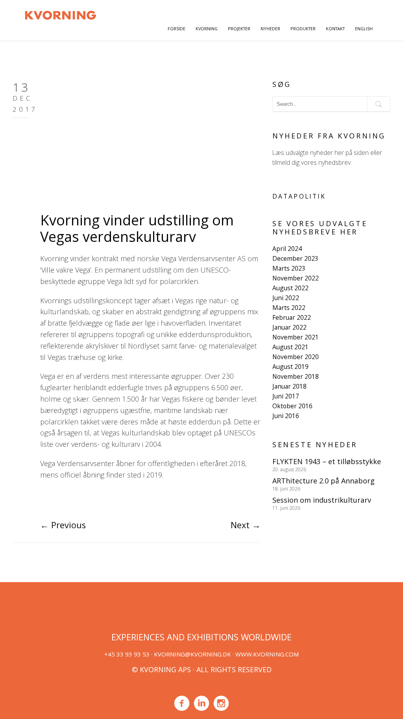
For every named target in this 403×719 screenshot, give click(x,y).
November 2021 (295, 337)
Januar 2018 (289, 386)
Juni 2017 (285, 396)
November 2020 (295, 356)
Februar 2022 (291, 317)
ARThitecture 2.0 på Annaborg (323, 480)
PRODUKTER (303, 28)
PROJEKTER (239, 28)
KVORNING (207, 28)
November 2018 (295, 376)
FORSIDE (176, 28)
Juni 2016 (285, 415)
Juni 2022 (285, 297)
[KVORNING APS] (60, 14)
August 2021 (290, 347)
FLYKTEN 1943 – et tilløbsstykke (326, 461)
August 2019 (290, 366)
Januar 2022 (289, 327)
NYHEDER (270, 28)
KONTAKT (335, 28)
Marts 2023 (288, 268)
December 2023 (295, 258)
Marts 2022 (288, 307)
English (364, 28)
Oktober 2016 (292, 406)
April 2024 (287, 248)
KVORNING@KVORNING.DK (192, 654)
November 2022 (295, 278)
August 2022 (290, 288)
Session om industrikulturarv (321, 500)
